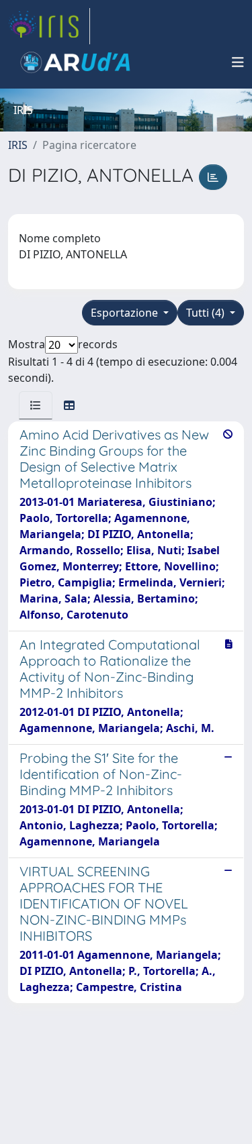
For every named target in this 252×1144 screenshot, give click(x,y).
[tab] (35, 405)
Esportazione (126, 312)
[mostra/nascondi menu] (238, 62)
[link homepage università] (75, 62)
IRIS (18, 145)
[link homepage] (49, 26)
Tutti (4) (206, 312)
